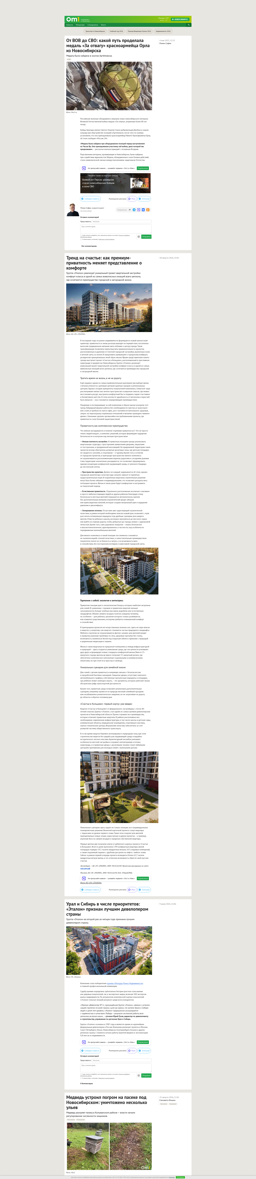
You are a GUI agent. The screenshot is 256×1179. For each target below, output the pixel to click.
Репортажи (80, 25)
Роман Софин (165, 43)
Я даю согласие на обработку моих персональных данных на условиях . (105, 236)
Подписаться (143, 168)
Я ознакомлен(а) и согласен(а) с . (98, 239)
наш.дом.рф (85, 868)
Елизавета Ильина (167, 1100)
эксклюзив (163, 1104)
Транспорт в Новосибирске (95, 31)
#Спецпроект (81, 1120)
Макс (133, 199)
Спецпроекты (93, 25)
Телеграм (146, 199)
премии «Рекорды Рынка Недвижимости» (125, 983)
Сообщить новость (91, 199)
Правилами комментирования (106, 239)
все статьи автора (86, 211)
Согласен (180, 1177)
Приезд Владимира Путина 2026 (139, 31)
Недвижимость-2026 (163, 31)
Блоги (103, 25)
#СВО (69, 59)
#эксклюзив (71, 1120)
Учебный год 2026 (116, 31)
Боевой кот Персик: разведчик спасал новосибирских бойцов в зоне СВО (98, 183)
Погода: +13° (163, 19)
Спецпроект (173, 1104)
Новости (69, 25)
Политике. (172, 1177)
